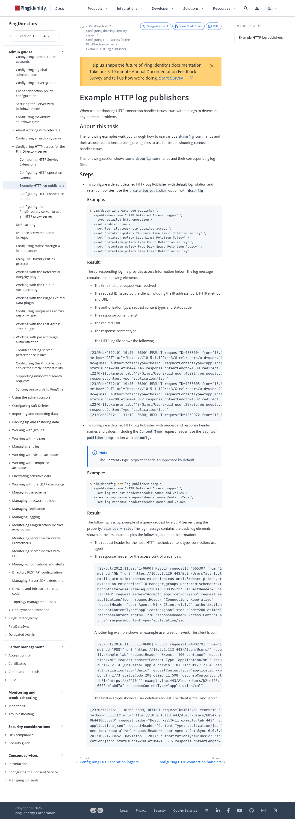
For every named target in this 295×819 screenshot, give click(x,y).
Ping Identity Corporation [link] (35, 813)
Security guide (20, 743)
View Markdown (191, 26)
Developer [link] (163, 8)
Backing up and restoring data (35, 422)
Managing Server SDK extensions (37, 580)
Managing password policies (34, 500)
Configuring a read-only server (39, 138)
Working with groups (28, 430)
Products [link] (98, 8)
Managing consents (24, 780)
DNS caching (25, 224)
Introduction (18, 764)
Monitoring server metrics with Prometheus (36, 540)
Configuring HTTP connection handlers (42, 196)
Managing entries (25, 446)
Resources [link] (224, 8)
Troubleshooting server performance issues (34, 352)
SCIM (12, 680)
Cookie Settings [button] (185, 810)
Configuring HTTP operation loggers (41, 175)
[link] (31, 8)
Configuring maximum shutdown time (33, 119)
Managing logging (26, 517)
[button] (271, 8)
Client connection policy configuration (34, 93)
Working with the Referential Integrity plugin (38, 274)
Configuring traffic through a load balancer (38, 248)
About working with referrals (38, 130)
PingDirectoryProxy (23, 618)
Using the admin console (31, 397)
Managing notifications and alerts (38, 564)
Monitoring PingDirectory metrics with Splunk (37, 527)
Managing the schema (29, 492)
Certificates (17, 663)
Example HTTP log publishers (42, 185)
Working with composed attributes (30, 465)
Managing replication (28, 508)
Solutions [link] (193, 8)
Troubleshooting (21, 714)
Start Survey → (173, 78)
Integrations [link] (130, 8)
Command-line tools (24, 671)
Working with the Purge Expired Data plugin (40, 300)
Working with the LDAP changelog (38, 484)
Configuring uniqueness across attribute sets (40, 313)
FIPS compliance (21, 735)
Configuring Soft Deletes (31, 405)
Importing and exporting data (35, 413)
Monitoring (17, 706)
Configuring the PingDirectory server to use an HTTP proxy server (40, 211)
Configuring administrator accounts (36, 59)
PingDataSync (19, 626)
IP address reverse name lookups (35, 235)
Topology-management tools (34, 602)
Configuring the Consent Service (33, 772)
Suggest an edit (157, 26)
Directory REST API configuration (37, 572)
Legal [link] (124, 810)
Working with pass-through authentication (37, 339)
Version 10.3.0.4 (33, 36)
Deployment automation (31, 610)
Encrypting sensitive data (31, 476)
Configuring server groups (36, 82)
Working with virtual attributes (35, 454)
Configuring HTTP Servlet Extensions (39, 161)
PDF (215, 26)
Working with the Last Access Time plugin (38, 326)
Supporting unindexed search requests (39, 378)
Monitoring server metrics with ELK (36, 553)
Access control (20, 655)
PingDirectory (23, 23)
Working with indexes (28, 438)
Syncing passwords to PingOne (39, 389)
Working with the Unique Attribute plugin (35, 287)
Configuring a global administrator (31, 72)
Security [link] (160, 810)
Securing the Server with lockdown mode (35, 106)
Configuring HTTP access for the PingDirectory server (40, 149)
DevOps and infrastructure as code (35, 591)
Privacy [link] (141, 810)
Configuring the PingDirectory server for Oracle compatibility (39, 365)
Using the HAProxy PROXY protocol (35, 261)
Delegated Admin (22, 634)
